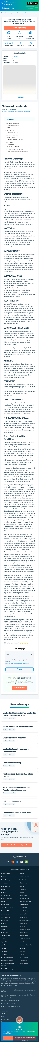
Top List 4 (22, 951)
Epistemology (19, 111)
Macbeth (3, 877)
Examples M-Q (23, 911)
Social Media (23, 914)
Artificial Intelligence (25, 920)
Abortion (3, 923)
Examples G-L (5, 911)
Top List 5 (4, 954)
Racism (22, 873)
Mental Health (5, 920)
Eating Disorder (24, 935)
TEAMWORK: (10, 144)
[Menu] (36, 8)
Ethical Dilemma (24, 923)
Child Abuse (4, 883)
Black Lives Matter (6, 886)
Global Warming (5, 873)
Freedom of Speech (6, 898)
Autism (3, 939)
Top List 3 (4, 951)
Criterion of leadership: (13, 125)
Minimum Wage (5, 904)
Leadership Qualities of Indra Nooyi (17, 812)
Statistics (8, 13)
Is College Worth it (25, 939)
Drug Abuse (23, 942)
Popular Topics (24, 957)
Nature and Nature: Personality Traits (18, 726)
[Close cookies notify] (38, 1037)
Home (3, 13)
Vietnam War (23, 883)
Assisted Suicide (5, 935)
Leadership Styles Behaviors (14, 738)
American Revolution (25, 901)
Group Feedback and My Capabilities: (17, 151)
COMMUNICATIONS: (12, 135)
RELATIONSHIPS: (12, 137)
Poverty (22, 892)
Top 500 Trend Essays (7, 969)
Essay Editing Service (7, 960)
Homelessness (24, 904)
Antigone (22, 926)
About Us (4, 1013)
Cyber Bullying (5, 942)
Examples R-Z (5, 914)
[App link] (32, 3)
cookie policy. (26, 1040)
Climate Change (5, 917)
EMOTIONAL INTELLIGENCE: (15, 139)
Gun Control (4, 932)
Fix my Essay (23, 960)
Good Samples (24, 963)
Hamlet (3, 889)
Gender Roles (23, 895)
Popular (3, 945)
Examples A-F (23, 908)
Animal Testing (5, 895)
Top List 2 (22, 948)
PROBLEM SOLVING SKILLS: (15, 149)
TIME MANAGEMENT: (13, 147)
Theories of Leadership (12, 763)
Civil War (3, 892)
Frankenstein (23, 889)
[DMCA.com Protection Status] (26, 862)
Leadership (15, 13)
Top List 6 (22, 954)
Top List (3, 948)
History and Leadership (12, 801)
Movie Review (23, 917)
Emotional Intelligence (8, 111)
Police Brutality (5, 880)
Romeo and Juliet (24, 877)
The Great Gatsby (24, 880)
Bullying (22, 886)
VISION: (9, 128)
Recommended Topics (26, 945)
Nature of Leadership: (13, 123)
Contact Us (4, 1011)
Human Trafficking (25, 898)
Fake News (4, 926)
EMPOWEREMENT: (12, 132)
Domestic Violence (25, 929)
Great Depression (24, 932)
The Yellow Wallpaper (7, 908)
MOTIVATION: (11, 130)
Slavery (3, 901)
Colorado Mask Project (7, 957)
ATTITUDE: (10, 142)
